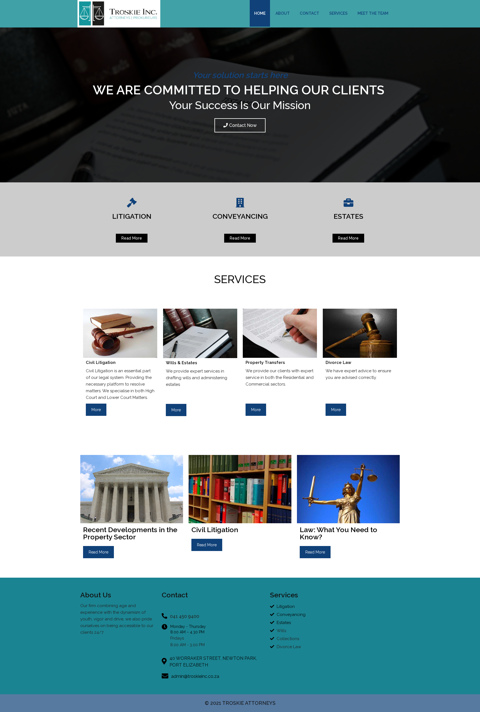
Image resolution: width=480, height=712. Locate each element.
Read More (98, 552)
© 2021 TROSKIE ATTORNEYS (240, 703)
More (96, 409)
